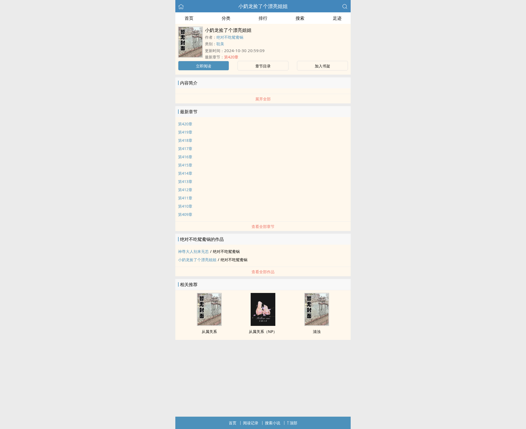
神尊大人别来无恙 (193, 251)
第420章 (231, 57)
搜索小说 (272, 422)
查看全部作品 (263, 271)
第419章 (185, 132)
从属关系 (209, 331)
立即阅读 (203, 66)
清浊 (317, 331)
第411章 (185, 198)
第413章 (185, 181)
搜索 (300, 18)
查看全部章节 (263, 226)
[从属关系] (209, 324)
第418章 (185, 140)
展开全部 (263, 98)
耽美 (220, 43)
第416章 (185, 156)
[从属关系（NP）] (263, 324)
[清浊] (316, 324)
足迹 (337, 18)
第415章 (185, 165)
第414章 (185, 173)
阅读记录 (250, 422)
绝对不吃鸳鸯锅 (229, 37)
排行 (263, 18)
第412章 (185, 189)
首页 (189, 18)
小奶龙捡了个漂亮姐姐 (263, 6)
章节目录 (263, 66)
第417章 (185, 148)
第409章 (185, 214)
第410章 (185, 206)
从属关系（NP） (263, 331)
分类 (226, 18)
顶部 (293, 422)
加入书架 (322, 66)
